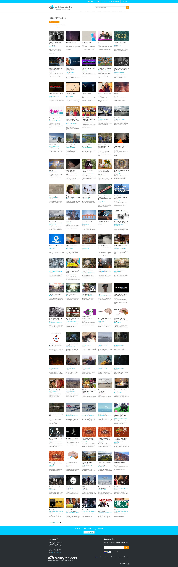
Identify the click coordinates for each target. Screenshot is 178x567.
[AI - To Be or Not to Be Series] (56, 432)
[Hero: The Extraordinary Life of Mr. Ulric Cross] (73, 503)
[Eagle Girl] (121, 111)
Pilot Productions (117, 271)
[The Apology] (56, 189)
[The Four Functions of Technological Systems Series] (121, 189)
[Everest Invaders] (56, 263)
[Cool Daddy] (89, 503)
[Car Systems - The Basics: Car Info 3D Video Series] (121, 215)
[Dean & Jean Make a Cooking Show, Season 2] (105, 432)
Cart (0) (126, 11)
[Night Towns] (73, 480)
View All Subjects (89, 532)
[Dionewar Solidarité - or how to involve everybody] (105, 383)
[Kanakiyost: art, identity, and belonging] (105, 61)
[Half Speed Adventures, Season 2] (56, 480)
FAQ (98, 1)
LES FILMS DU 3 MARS (70, 346)
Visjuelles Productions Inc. (103, 95)
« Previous (52, 28)
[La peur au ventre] (89, 288)
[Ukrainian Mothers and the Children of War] (121, 288)
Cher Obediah (68, 222)
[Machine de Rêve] (105, 337)
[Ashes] (56, 360)
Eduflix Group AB (69, 96)
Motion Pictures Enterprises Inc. (104, 70)
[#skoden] (121, 87)
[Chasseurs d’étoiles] (73, 36)
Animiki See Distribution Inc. (55, 120)
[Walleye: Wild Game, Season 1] (89, 263)
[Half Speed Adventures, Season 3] (89, 480)
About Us (106, 556)
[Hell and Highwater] (121, 456)
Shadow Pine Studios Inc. (71, 274)
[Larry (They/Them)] (56, 383)
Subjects (87, 11)
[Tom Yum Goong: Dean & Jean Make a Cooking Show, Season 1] (121, 432)
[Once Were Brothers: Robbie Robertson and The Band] (56, 36)
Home (81, 11)
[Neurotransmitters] (89, 312)
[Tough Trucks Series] (56, 288)
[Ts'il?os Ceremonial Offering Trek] (89, 456)
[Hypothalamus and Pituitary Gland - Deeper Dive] (121, 312)
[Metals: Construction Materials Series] (73, 239)
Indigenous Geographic (54, 197)
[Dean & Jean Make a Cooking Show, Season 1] (56, 456)
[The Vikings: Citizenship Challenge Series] (121, 36)
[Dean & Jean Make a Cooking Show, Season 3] (89, 432)
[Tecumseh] (73, 215)
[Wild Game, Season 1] (105, 263)
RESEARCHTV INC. (85, 393)
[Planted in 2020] (73, 383)
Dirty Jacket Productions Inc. (120, 95)
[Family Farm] (89, 407)
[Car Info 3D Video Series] (56, 239)
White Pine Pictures (53, 46)
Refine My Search (54, 22)
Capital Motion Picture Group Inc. (121, 488)
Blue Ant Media (52, 70)
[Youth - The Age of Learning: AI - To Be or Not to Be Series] (121, 407)
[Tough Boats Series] (73, 288)
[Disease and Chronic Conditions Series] (89, 189)
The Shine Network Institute (71, 123)
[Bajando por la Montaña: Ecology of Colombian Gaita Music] (89, 383)
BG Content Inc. (52, 489)
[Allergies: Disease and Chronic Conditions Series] (73, 189)
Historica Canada (117, 45)
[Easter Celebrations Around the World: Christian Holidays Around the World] (105, 164)
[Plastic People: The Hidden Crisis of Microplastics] (73, 61)
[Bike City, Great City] (121, 503)
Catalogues (106, 11)
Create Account (115, 1)
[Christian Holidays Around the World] (121, 164)
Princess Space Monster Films (71, 175)
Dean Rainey (84, 441)
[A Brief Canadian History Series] (56, 87)
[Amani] (89, 337)
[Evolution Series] (89, 87)
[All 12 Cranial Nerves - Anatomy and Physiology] (56, 337)
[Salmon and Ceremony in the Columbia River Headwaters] (105, 138)
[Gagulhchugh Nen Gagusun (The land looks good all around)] (121, 138)
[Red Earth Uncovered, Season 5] (121, 239)
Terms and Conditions (125, 563)
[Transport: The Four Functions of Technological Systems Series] (105, 189)
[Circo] (121, 360)
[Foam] (121, 337)
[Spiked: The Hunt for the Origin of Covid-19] (56, 61)
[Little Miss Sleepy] (89, 36)
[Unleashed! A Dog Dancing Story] (105, 503)
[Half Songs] (121, 480)
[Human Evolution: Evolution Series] (73, 87)
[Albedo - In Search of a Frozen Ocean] (105, 480)
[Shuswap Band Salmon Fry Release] (73, 138)
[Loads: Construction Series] (89, 215)
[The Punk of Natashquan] (105, 360)
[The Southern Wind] (89, 360)
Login (104, 1)
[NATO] (56, 164)
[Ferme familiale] (73, 407)
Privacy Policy (126, 564)
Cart (120, 556)
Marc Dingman (85, 319)
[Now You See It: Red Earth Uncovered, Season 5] (105, 239)
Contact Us (90, 1)
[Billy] (105, 36)
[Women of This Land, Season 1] (89, 164)
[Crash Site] (105, 111)
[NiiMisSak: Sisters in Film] (105, 87)
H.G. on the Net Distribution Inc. (72, 44)
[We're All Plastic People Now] (89, 61)
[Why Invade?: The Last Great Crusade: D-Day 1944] (56, 312)
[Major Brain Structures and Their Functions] (105, 312)
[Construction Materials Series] (89, 239)
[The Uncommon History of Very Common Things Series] (73, 263)
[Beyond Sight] (105, 407)
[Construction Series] (105, 215)
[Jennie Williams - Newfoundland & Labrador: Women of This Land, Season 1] (73, 164)
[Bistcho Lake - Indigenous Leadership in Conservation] (105, 456)
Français (125, 1)
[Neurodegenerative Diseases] (73, 456)
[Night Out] (56, 503)
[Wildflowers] (56, 215)
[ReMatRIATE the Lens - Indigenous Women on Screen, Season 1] (89, 111)
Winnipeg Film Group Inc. (103, 119)
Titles (101, 556)
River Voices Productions (70, 147)
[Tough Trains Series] (121, 263)
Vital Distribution (101, 44)
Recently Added (96, 11)
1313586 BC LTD (85, 44)
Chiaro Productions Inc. (54, 146)
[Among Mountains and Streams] (73, 337)
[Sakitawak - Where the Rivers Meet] (89, 138)
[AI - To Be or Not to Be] (73, 432)
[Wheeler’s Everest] (56, 138)
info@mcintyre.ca (56, 552)
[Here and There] (73, 360)
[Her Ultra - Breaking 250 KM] (56, 407)
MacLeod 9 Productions (119, 72)
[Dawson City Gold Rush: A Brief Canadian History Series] (121, 61)
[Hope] (105, 288)
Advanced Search (117, 11)
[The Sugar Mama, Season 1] (56, 111)
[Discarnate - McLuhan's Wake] (121, 383)
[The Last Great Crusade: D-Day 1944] (73, 312)
